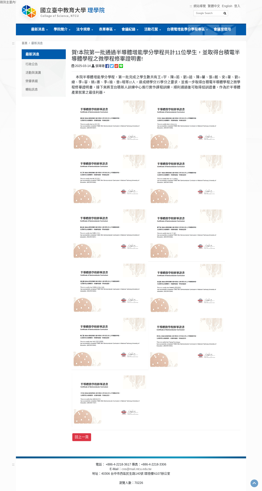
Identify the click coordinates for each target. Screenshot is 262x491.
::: (191, 6)
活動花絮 (151, 29)
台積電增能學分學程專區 (186, 29)
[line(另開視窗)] (121, 66)
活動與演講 (33, 72)
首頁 (24, 43)
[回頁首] (254, 483)
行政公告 (32, 64)
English (227, 6)
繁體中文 (214, 6)
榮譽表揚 (32, 81)
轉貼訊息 (32, 89)
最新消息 (38, 29)
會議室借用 (222, 29)
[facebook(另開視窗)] (107, 66)
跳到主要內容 (9, 2)
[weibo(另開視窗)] (116, 66)
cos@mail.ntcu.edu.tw (137, 469)
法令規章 (83, 29)
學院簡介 (61, 29)
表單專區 (106, 29)
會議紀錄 (128, 29)
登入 (237, 6)
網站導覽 (200, 6)
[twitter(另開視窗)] (112, 66)
